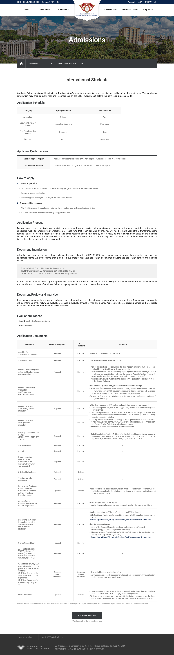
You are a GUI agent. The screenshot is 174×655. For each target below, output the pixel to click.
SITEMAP (148, 2)
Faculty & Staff (110, 9)
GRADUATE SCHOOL (31, 2)
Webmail (131, 2)
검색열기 (155, 2)
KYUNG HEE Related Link (50, 637)
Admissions (63, 9)
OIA (58, 2)
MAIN (21, 63)
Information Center (129, 9)
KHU (19, 2)
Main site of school (25, 637)
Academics (45, 9)
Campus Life (147, 9)
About (26, 9)
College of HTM (48, 2)
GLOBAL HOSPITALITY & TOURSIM (87, 11)
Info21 (139, 2)
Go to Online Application (87, 615)
